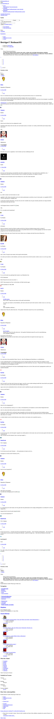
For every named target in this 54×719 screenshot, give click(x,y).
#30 (4, 328)
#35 (4, 448)
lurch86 (2, 243)
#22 (4, 118)
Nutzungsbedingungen (6, 596)
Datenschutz (5, 706)
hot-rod (4, 663)
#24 (4, 170)
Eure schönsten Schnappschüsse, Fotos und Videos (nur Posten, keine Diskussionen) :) (21, 619)
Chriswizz (5, 670)
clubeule (5, 667)
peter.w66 (5, 669)
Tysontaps (5, 661)
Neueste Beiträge (5, 613)
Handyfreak (9, 45)
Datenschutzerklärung (5, 597)
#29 (4, 296)
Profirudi (5, 665)
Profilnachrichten (13, 9)
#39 (4, 527)
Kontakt (5, 703)
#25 (4, 190)
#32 (4, 381)
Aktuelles (5, 8)
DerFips (2, 372)
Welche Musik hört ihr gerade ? (9, 644)
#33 (4, 403)
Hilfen (4, 707)
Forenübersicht (4, 588)
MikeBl (4, 662)
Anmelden (3, 31)
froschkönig (5, 668)
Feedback (5, 655)
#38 (4, 505)
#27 (4, 252)
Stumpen (3, 110)
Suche (2, 592)
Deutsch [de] (5, 701)
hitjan (2, 84)
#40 (4, 547)
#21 (4, 93)
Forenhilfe (3, 603)
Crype (2, 215)
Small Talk (5, 623)
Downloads (3, 591)
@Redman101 (4, 102)
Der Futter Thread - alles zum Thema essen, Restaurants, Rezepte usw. (17, 627)
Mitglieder (5, 10)
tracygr (4, 689)
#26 (4, 223)
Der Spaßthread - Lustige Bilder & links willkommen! (14, 636)
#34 (4, 430)
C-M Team (3, 602)
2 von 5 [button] (3, 67)
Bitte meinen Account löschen (9, 652)
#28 (4, 272)
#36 (4, 467)
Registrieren (3, 33)
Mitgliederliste (4, 601)
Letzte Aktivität (20, 9)
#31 (4, 357)
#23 (4, 149)
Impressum (3, 598)
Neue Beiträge (6, 6)
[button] (2, 2)
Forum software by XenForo (13, 711)
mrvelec (4, 664)
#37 (4, 488)
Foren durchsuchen (13, 6)
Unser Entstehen (4, 593)
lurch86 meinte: (6, 299)
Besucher (5, 11)
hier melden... (36, 54)
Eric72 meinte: (6, 331)
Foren (4, 5)
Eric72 (2, 288)
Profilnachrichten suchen (20, 11)
